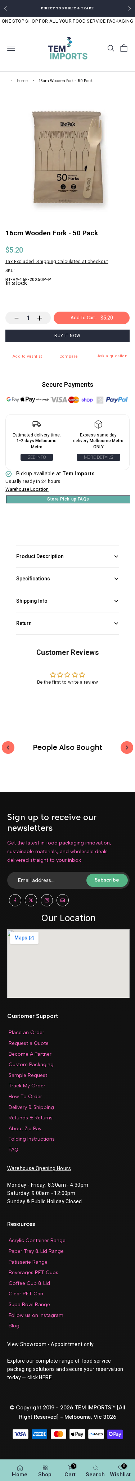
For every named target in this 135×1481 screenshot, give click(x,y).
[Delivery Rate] (98, 426)
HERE (45, 1377)
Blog (14, 1326)
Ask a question (112, 356)
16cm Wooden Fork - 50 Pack (66, 81)
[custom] (15, 900)
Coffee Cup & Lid (29, 1283)
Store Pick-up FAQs (68, 499)
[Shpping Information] (36, 426)
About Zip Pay (25, 1129)
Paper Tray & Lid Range (36, 1251)
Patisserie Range (28, 1262)
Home (22, 81)
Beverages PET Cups (33, 1272)
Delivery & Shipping (31, 1107)
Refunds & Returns (31, 1118)
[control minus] (13, 318)
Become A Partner (30, 1054)
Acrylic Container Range (37, 1240)
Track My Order (27, 1086)
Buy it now (67, 335)
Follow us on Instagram (36, 1315)
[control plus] (43, 318)
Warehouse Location (27, 489)
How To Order (25, 1096)
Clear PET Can (26, 1294)
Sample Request (28, 1075)
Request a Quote (29, 1043)
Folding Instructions (32, 1139)
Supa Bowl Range (29, 1304)
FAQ (13, 1150)
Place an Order (26, 1032)
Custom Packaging (31, 1064)
